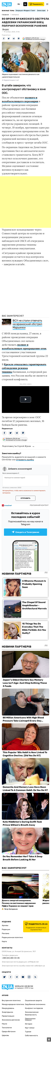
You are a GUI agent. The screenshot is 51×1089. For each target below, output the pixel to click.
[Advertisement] (25, 202)
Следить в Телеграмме (27, 532)
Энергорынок (7, 1012)
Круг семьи (29, 1028)
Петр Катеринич (11, 909)
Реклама (5, 933)
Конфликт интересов (34, 1008)
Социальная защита (33, 1000)
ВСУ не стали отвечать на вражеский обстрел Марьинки (27, 324)
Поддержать (38, 4)
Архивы (5, 925)
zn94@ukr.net (33, 962)
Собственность (31, 1035)
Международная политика (13, 1004)
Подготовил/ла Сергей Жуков (16, 446)
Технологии (7, 1028)
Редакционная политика (12, 937)
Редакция (6, 929)
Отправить (25, 498)
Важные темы (8, 11)
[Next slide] (47, 10)
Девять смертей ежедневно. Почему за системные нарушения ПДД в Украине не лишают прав (19, 903)
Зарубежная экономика (35, 1004)
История (28, 1024)
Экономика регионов (11, 1020)
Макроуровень (8, 1008)
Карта (4, 941)
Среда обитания (8, 1031)
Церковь (5, 1035)
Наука (4, 1024)
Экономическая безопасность (31, 1013)
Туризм (28, 1032)
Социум (28, 1020)
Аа (25, 4)
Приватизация (8, 1016)
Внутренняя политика (11, 1000)
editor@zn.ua (39, 966)
